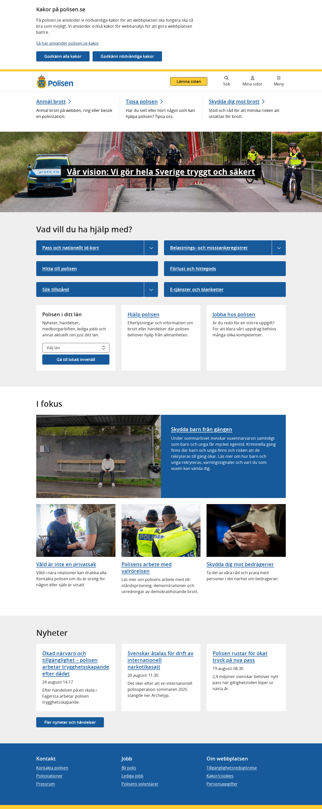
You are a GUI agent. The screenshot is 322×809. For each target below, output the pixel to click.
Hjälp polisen (143, 314)
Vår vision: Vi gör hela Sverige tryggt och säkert (161, 171)
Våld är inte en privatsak (66, 564)
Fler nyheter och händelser (70, 722)
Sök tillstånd (55, 289)
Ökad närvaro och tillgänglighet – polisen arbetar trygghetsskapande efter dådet (75, 663)
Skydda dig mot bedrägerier (240, 564)
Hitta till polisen (59, 268)
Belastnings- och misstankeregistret (209, 248)
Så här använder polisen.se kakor (67, 43)
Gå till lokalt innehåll (76, 359)
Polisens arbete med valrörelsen (147, 567)
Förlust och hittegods (193, 268)
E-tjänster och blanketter (197, 289)
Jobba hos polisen (234, 314)
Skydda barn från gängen (201, 429)
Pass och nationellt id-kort (70, 248)
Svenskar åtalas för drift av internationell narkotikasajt (160, 660)
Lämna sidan (189, 81)
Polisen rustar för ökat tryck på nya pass (240, 656)
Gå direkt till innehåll (23, 74)
